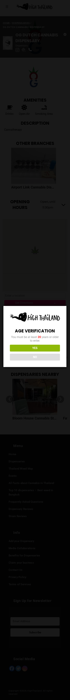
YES (35, 348)
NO (35, 357)
